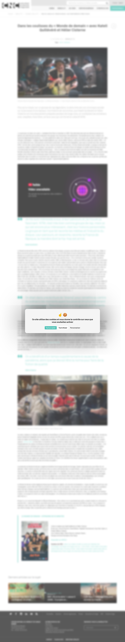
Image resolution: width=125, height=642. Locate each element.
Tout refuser (63, 328)
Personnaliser (75, 328)
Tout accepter (51, 328)
